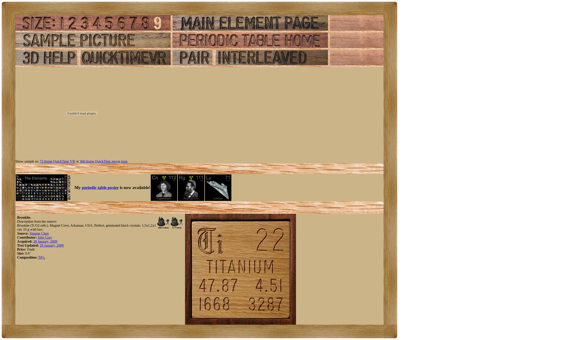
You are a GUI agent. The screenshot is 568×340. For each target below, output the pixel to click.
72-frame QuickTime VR (57, 161)
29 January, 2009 (52, 245)
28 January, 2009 (45, 241)
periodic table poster (100, 187)
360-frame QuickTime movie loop (103, 161)
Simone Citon (39, 233)
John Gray (44, 237)
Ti (39, 257)
